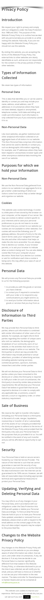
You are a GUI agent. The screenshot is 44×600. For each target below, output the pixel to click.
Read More (35, 597)
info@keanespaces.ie (10, 582)
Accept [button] (27, 597)
